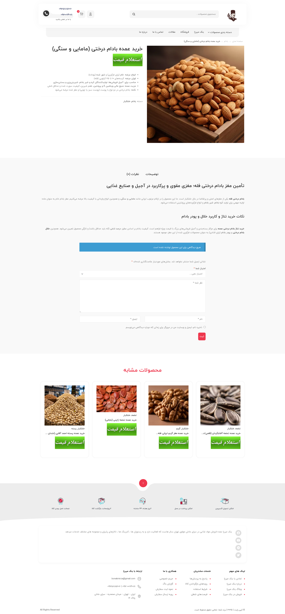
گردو (178, 428)
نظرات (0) (133, 174)
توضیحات (152, 174)
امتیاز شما (200, 268)
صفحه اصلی (237, 41)
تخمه (237, 428)
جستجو (134, 14)
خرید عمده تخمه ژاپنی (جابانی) (121, 420)
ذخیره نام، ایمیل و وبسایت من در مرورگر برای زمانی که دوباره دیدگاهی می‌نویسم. (163, 327)
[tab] (152, 174)
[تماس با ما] (127, 61)
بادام (226, 41)
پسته (73, 428)
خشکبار (126, 101)
